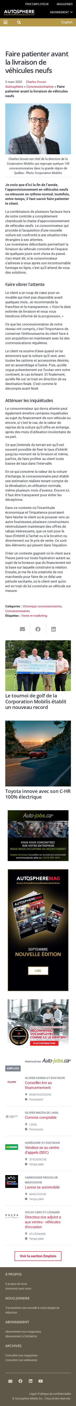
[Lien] (38, 1061)
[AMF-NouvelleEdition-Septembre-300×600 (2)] (38, 990)
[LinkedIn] (31, 1381)
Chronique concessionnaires (42, 606)
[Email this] (22, 629)
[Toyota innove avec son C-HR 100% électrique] (38, 753)
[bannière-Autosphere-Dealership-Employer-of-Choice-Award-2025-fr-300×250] (38, 1049)
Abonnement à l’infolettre (21, 1336)
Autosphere (14, 87)
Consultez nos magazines (21, 1355)
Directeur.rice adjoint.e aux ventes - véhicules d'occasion (43, 1222)
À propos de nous (16, 1284)
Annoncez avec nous (18, 1288)
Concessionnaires (40, 87)
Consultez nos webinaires (21, 1360)
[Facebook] (20, 1381)
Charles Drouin (36, 82)
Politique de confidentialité (54, 1394)
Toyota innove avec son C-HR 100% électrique (38, 794)
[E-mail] (10, 1381)
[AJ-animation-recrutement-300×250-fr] (38, 860)
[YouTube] (41, 1381)
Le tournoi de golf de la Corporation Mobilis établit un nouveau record (35, 701)
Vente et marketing (34, 616)
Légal (32, 1394)
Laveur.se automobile (42, 1187)
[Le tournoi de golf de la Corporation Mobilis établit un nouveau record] (38, 665)
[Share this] (38, 629)
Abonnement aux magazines (23, 1331)
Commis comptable (41, 1117)
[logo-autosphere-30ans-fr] (19, 12)
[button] (71, 12)
